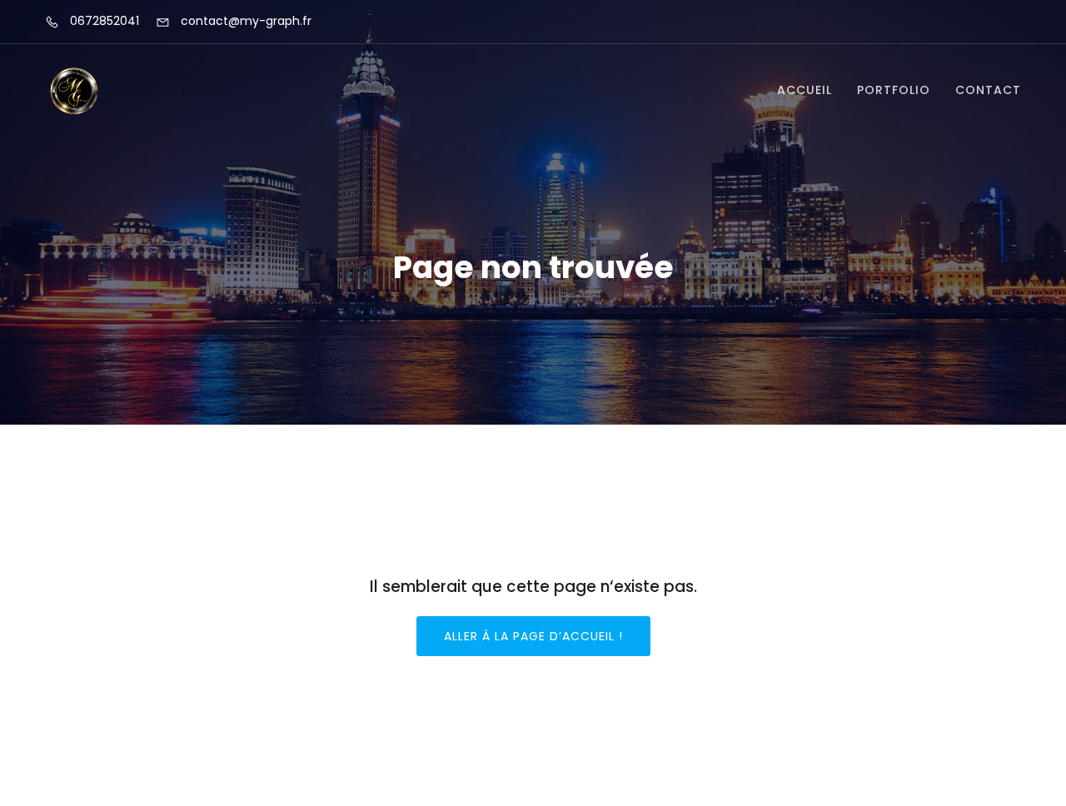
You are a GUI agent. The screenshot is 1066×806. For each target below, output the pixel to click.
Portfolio (893, 90)
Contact (988, 90)
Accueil (804, 90)
